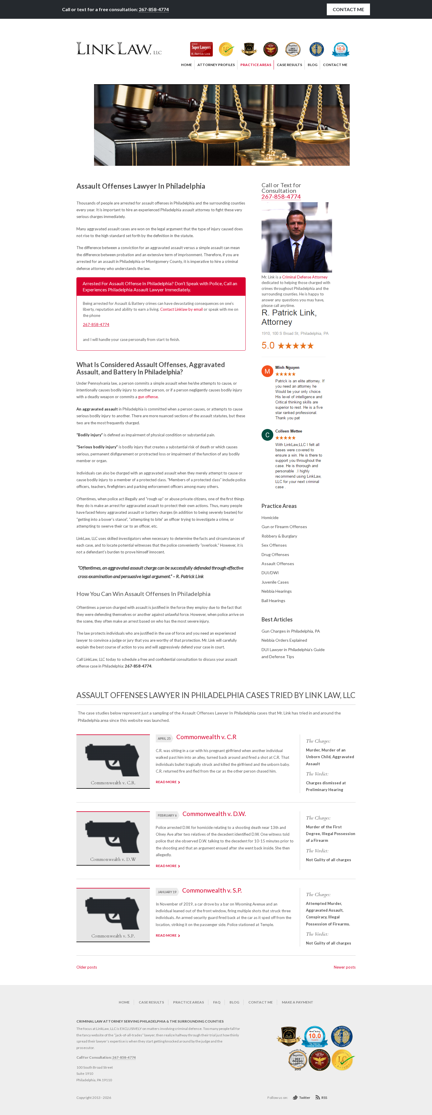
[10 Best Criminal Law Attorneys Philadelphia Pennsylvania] (288, 1046)
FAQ (216, 1002)
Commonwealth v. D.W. (214, 813)
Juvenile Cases (275, 582)
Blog (234, 1002)
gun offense (148, 396)
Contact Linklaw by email (181, 309)
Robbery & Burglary (279, 535)
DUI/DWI (270, 572)
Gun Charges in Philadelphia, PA (291, 631)
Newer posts (345, 967)
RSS (324, 1097)
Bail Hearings (273, 600)
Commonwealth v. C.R (206, 736)
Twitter (304, 1097)
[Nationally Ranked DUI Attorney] (290, 49)
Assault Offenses (278, 563)
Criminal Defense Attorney (305, 277)
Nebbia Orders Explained (284, 640)
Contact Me (348, 9)
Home (124, 1002)
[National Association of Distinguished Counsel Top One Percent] (267, 49)
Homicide (270, 517)
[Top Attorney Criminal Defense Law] (338, 49)
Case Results (151, 1002)
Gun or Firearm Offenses (284, 526)
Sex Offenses (274, 545)
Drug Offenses (275, 554)
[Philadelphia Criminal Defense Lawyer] (119, 53)
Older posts (86, 967)
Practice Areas (188, 1002)
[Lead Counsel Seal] (224, 49)
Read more (166, 782)
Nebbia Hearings (277, 591)
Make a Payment (297, 1002)
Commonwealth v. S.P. (212, 890)
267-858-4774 (154, 9)
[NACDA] (246, 49)
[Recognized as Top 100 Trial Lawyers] (314, 49)
